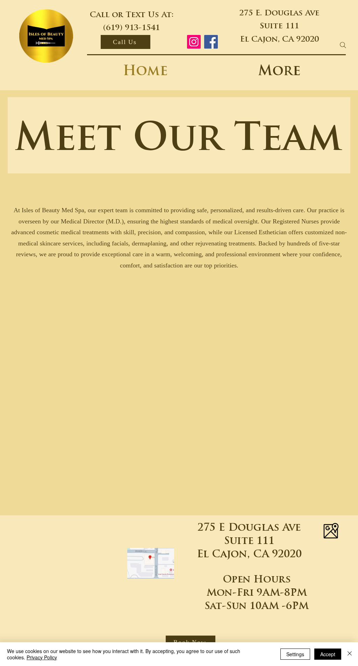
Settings (295, 654)
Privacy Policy (42, 657)
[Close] (349, 654)
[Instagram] (194, 42)
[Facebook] (211, 42)
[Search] (343, 45)
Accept (327, 654)
